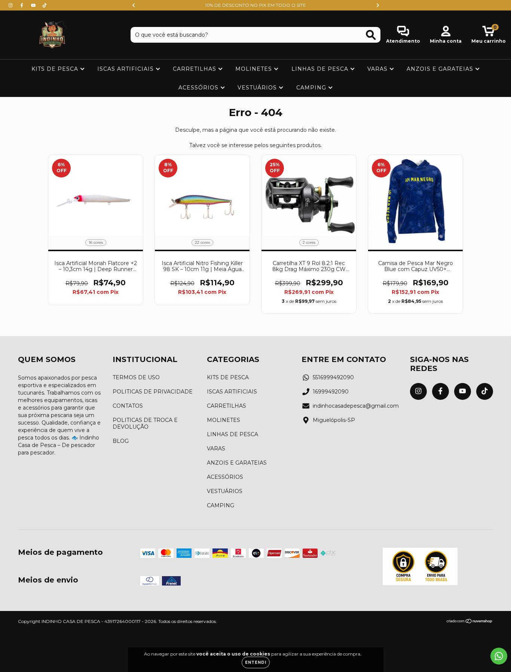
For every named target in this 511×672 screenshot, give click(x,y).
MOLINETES (254, 69)
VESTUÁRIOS (258, 87)
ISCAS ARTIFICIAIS (126, 69)
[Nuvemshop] (469, 622)
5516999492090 (333, 377)
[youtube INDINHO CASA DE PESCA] (34, 5)
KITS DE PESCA (55, 69)
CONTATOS (128, 405)
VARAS (378, 69)
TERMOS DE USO (136, 377)
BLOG (121, 441)
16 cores (96, 242)
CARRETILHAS (195, 69)
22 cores (202, 242)
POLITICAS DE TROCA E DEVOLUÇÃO (145, 423)
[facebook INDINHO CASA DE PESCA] (22, 5)
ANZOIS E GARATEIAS (441, 69)
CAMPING (312, 87)
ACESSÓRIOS (199, 87)
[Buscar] (371, 35)
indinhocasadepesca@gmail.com (356, 405)
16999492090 (331, 391)
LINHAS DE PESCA (320, 69)
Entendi (255, 662)
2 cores (309, 242)
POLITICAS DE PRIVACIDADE (153, 391)
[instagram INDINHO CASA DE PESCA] (11, 5)
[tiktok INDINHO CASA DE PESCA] (44, 5)
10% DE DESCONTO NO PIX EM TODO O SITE (255, 5)
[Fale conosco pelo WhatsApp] (498, 656)
